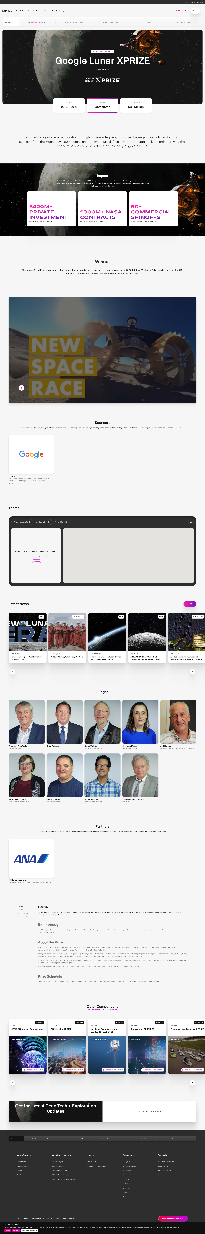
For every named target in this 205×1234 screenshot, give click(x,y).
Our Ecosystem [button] (62, 11)
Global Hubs (127, 1197)
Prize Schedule (23, 917)
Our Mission (21, 1162)
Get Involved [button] (181, 11)
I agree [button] (8, 1231)
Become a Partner (164, 1170)
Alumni (125, 1184)
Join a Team (162, 1175)
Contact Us (47, 1219)
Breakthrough (23, 910)
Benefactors (127, 1170)
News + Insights (190, 2)
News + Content (23, 1219)
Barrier (20, 906)
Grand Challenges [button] (34, 11)
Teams (125, 1192)
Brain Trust (127, 1188)
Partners (126, 1179)
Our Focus (8, 22)
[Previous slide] (12, 672)
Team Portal (199, 2)
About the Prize (23, 913)
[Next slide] (192, 672)
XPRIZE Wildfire (58, 1166)
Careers (57, 1219)
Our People (21, 1170)
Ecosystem (127, 1162)
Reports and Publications (96, 1166)
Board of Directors (129, 1166)
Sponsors (126, 1175)
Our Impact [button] (48, 11)
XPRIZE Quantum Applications (63, 1179)
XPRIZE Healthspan (59, 1170)
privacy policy (29, 1227)
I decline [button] (15, 1231)
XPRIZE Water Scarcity (60, 1175)
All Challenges (57, 1162)
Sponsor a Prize (163, 1166)
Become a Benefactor (166, 1162)
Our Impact (91, 1162)
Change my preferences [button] (29, 1231)
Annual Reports (69, 1219)
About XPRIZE (22, 1166)
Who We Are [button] (20, 11)
